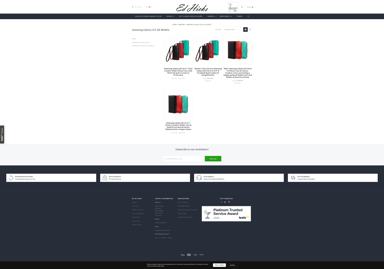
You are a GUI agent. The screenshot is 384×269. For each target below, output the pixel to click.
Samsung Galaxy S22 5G (141, 42)
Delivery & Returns (138, 210)
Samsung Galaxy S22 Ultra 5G (143, 45)
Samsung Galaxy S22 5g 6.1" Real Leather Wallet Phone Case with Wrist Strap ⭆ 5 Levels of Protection (178, 72)
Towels (239, 16)
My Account (135, 221)
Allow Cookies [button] (219, 265)
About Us (135, 202)
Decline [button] (232, 265)
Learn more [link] (160, 266)
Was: (205, 78)
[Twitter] (225, 202)
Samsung (211, 16)
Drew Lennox (225, 16)
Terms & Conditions (138, 213)
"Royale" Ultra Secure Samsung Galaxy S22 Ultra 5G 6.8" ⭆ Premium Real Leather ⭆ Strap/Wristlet (208, 72)
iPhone (169, 16)
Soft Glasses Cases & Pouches (190, 16)
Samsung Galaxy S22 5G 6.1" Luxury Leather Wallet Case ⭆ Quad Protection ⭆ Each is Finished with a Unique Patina (178, 126)
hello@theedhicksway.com (163, 230)
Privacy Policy (136, 217)
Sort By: (218, 29)
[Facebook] (221, 202)
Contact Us (135, 206)
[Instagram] (229, 202)
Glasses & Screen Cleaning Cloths (148, 16)
